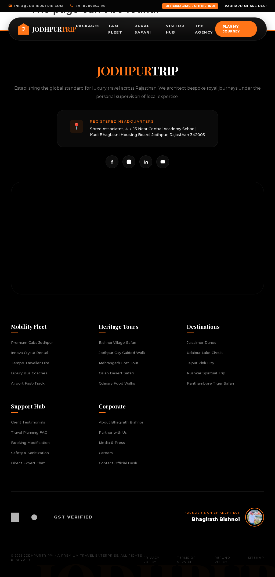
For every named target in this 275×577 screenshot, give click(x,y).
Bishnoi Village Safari (117, 342)
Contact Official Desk (118, 463)
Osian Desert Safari (116, 373)
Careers (106, 453)
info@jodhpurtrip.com (38, 6)
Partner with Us (113, 432)
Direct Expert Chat (28, 463)
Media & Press (112, 442)
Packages (88, 26)
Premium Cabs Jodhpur (32, 342)
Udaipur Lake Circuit (205, 352)
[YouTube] (162, 161)
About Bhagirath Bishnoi (121, 422)
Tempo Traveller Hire (30, 363)
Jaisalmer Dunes (201, 342)
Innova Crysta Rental (29, 352)
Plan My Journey (231, 28)
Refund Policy (222, 560)
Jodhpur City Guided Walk (122, 352)
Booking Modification (30, 442)
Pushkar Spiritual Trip (206, 373)
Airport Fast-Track (28, 383)
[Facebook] (112, 161)
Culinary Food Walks (117, 383)
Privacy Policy (151, 560)
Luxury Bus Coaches (29, 373)
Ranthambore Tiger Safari (210, 383)
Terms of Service (186, 560)
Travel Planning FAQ (29, 432)
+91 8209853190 (91, 6)
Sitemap (256, 558)
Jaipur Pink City (200, 363)
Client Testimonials (28, 422)
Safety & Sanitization (30, 453)
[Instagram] (128, 161)
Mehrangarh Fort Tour (118, 363)
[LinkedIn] (145, 161)
